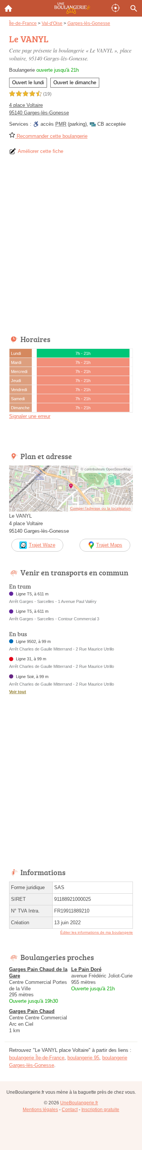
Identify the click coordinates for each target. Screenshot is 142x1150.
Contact (70, 1109)
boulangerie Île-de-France (36, 1058)
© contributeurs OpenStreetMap (106, 469)
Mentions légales (40, 1109)
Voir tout (17, 691)
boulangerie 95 (83, 1058)
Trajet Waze (42, 545)
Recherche (133, 8)
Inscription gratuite (100, 1109)
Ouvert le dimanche (74, 82)
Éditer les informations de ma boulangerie (96, 932)
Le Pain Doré (86, 969)
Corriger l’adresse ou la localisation (100, 508)
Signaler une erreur (29, 416)
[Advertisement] (71, 247)
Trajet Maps (109, 545)
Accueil (8, 8)
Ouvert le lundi (28, 82)
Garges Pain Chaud (32, 1011)
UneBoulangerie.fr (79, 1102)
